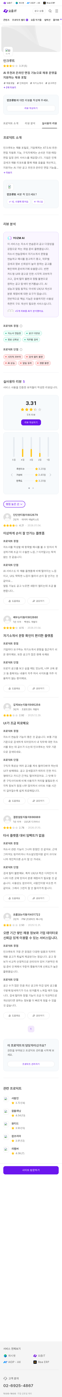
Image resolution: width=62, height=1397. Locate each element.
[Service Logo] (10, 11)
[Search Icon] (50, 11)
